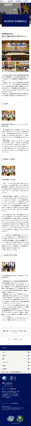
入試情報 (4, 369)
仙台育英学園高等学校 (11, 1)
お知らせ (4, 348)
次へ (21, 339)
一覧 (3, 352)
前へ (10, 339)
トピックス (5, 362)
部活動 (3, 365)
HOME (3, 372)
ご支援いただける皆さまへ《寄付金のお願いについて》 (16, 332)
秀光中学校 (3, 1)
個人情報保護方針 (15, 403)
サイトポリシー (5, 403)
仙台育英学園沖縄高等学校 (19, 1)
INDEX (15, 339)
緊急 (3, 359)
